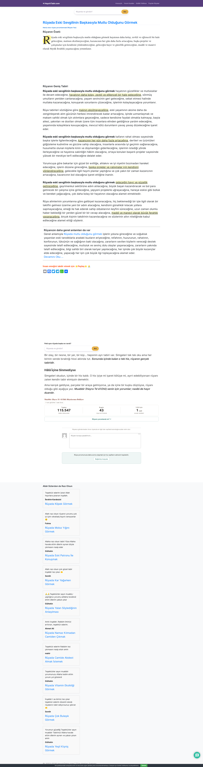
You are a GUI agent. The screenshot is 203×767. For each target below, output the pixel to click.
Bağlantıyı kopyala (101, 459)
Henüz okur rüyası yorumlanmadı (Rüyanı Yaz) (59, 27)
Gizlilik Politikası (141, 3)
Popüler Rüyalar (153, 3)
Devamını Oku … (53, 256)
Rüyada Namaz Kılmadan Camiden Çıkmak (60, 634)
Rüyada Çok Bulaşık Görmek (57, 717)
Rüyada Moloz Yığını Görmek (57, 529)
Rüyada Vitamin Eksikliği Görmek (59, 687)
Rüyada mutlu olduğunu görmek (83, 234)
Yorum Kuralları (129, 3)
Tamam (144, 765)
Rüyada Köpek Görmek (58, 503)
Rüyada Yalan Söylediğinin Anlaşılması (61, 609)
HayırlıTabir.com (52, 3)
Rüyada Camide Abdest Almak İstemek (59, 659)
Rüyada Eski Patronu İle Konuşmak (59, 557)
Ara (124, 12)
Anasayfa (118, 3)
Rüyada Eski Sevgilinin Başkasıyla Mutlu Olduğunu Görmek (90, 22)
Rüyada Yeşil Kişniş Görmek (56, 748)
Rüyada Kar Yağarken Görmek (58, 582)
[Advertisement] (101, 69)
